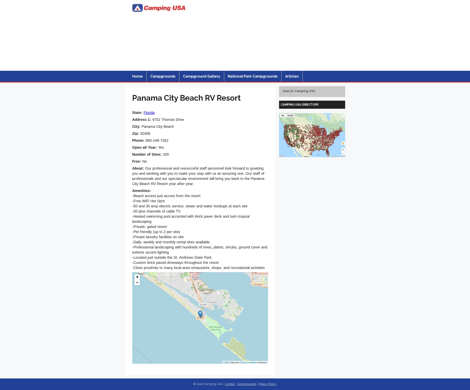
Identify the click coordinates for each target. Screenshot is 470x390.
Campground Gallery (201, 76)
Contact (230, 384)
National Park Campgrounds (253, 76)
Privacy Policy (267, 384)
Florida (149, 113)
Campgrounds (163, 76)
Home (137, 76)
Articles (292, 76)
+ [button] (137, 277)
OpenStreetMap (249, 362)
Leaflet (226, 362)
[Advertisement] (235, 43)
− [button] (137, 282)
